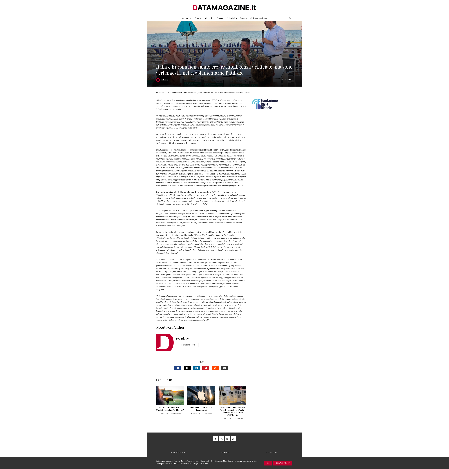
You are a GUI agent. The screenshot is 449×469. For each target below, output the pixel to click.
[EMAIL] (224, 368)
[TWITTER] (187, 368)
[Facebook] (215, 438)
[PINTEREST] (205, 368)
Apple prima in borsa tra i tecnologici (201, 408)
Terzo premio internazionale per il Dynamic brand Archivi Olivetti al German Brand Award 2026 (232, 411)
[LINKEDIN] (196, 368)
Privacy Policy (283, 463)
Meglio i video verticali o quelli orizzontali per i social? (170, 408)
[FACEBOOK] (177, 368)
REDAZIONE (271, 452)
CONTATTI (224, 452)
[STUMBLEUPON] (215, 368)
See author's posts (187, 345)
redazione (182, 338)
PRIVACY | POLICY (177, 452)
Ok (268, 463)
